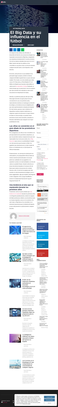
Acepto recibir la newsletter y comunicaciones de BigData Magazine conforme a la (42, 156)
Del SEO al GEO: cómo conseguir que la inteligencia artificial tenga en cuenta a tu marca (28, 257)
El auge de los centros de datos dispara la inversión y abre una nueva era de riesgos (28, 230)
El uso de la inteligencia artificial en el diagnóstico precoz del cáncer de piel (44, 302)
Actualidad (17, 28)
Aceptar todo (49, 397)
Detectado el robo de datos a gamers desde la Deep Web (44, 318)
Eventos (45, 59)
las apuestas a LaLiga (21, 86)
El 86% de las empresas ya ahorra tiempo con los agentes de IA (44, 55)
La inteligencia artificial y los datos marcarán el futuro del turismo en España (28, 338)
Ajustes (49, 403)
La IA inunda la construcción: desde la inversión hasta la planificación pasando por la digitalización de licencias (44, 96)
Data (23, 28)
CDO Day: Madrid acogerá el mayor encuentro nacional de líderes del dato (44, 83)
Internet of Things (44, 327)
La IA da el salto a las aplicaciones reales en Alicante (44, 64)
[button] (48, 2)
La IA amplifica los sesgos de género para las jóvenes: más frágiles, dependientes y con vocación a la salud (44, 108)
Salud (46, 314)
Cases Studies (44, 311)
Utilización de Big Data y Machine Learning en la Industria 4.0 (43, 291)
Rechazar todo (49, 400)
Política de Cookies (26, 403)
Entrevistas (43, 287)
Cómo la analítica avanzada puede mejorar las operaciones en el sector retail (44, 265)
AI (42, 59)
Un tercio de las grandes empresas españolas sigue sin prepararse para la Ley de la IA (28, 312)
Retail (46, 275)
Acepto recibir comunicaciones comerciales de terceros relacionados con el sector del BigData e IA (42, 166)
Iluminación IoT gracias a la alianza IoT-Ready (44, 324)
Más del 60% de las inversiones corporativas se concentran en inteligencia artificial (44, 74)
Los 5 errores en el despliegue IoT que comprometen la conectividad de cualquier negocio (28, 364)
